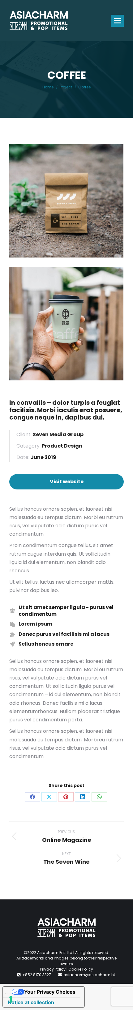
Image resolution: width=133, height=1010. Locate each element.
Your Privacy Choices (49, 992)
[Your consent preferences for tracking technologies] (11, 999)
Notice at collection (31, 1002)
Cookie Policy (80, 969)
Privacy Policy (53, 969)
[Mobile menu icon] (117, 21)
